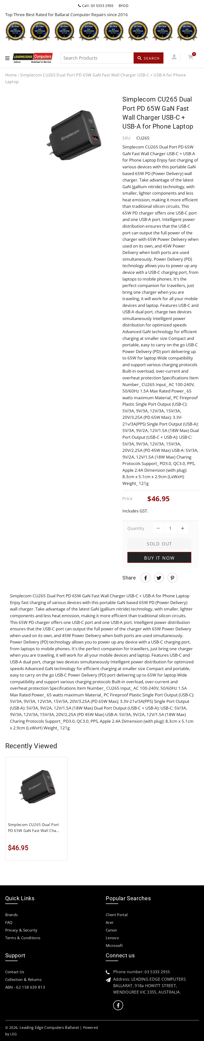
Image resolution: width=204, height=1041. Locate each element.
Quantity (135, 528)
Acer (109, 922)
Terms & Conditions (23, 937)
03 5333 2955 (157, 971)
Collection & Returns (23, 979)
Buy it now (159, 558)
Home (11, 75)
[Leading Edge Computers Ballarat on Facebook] (118, 1005)
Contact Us (14, 971)
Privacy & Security (21, 930)
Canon (111, 930)
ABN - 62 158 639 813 (25, 987)
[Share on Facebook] (146, 578)
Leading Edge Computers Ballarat (49, 1027)
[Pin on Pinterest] (172, 578)
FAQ (9, 922)
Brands (11, 914)
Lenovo (112, 937)
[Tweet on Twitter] (159, 578)
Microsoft (114, 945)
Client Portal (117, 914)
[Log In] (174, 58)
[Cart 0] (190, 58)
